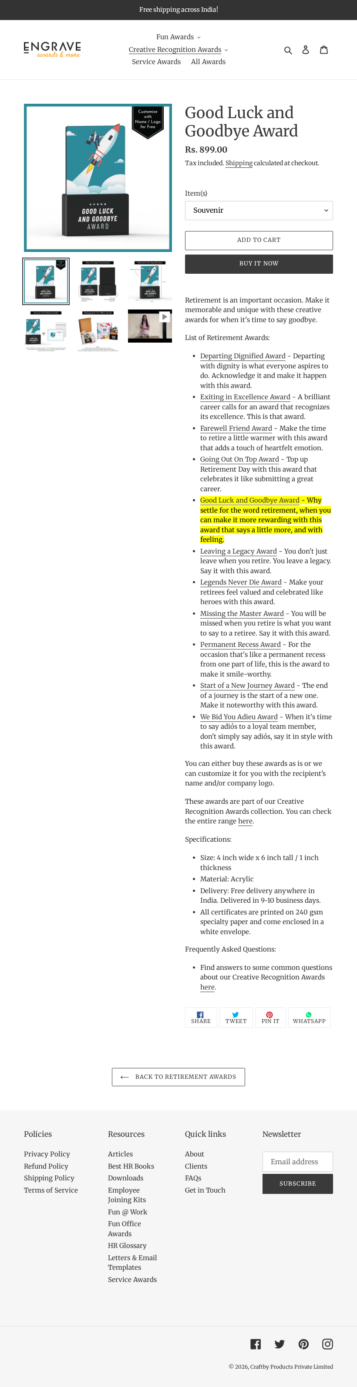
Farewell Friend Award (236, 428)
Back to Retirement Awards (184, 1077)
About (194, 1154)
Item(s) (196, 193)
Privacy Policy (47, 1154)
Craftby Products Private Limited (291, 1366)
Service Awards (132, 1279)
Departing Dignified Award (243, 356)
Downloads (125, 1178)
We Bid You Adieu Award (239, 717)
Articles (120, 1154)
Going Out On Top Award (239, 459)
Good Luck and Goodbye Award (250, 500)
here (245, 821)
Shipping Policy (49, 1178)
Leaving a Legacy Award (238, 551)
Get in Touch (205, 1190)
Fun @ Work (128, 1212)
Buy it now (258, 263)
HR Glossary (127, 1245)
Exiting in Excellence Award (245, 397)
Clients (196, 1166)
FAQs (193, 1178)
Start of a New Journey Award (247, 685)
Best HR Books (131, 1166)
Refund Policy (46, 1166)
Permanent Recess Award (240, 644)
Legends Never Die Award (241, 582)
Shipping (239, 163)
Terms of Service (51, 1190)
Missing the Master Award (242, 613)
